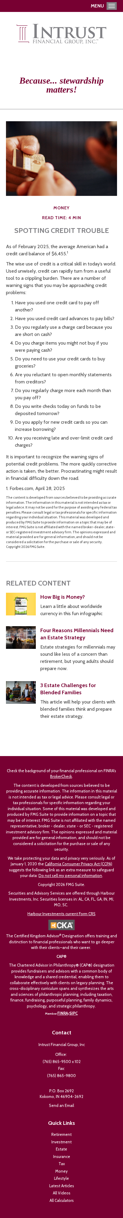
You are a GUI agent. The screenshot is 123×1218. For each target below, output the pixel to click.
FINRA (62, 1013)
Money (61, 1171)
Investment (61, 1141)
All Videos (61, 1193)
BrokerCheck (61, 776)
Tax (62, 1163)
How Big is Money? (62, 597)
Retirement (61, 1134)
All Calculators (62, 1200)
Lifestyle (61, 1178)
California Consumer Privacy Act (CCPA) (78, 863)
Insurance (61, 1156)
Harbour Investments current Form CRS (61, 913)
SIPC (73, 1013)
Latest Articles (61, 1185)
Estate (61, 1149)
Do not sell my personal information (70, 875)
